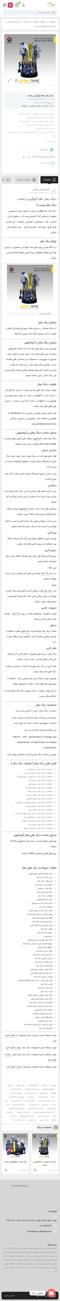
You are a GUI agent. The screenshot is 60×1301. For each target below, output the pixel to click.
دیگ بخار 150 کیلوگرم (16, 1108)
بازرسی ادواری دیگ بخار (43, 958)
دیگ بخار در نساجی (45, 888)
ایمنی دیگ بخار (46, 984)
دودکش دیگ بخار (45, 906)
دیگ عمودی (44, 1120)
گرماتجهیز (37, 439)
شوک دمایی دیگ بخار (44, 951)
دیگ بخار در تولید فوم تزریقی (41, 998)
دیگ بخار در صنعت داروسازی (41, 969)
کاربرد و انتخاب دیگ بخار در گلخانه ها (38, 1024)
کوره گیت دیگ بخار (45, 895)
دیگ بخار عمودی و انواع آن (42, 1013)
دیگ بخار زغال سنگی (44, 892)
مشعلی (46, 636)
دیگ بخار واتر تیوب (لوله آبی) (41, 973)
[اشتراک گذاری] (16, 80)
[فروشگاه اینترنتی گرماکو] (51, 5)
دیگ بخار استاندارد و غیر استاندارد (39, 1006)
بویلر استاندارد (42, 1097)
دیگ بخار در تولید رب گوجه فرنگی (40, 995)
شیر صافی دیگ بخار (45, 881)
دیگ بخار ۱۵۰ (33, 1104)
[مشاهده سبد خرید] (17, 5)
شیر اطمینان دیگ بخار (44, 965)
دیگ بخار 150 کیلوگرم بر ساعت (43, 1112)
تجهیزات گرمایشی (39, 22)
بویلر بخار (31, 1097)
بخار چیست (48, 936)
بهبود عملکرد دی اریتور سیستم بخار (39, 914)
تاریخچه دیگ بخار (45, 1028)
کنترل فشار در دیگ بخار (43, 962)
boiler (10, 1085)
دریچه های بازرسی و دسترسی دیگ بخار (37, 943)
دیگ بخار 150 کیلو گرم (35, 1108)
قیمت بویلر (32, 1120)
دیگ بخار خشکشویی (44, 899)
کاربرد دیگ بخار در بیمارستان (41, 903)
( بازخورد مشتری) (41, 102)
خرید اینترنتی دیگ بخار (46, 1101)
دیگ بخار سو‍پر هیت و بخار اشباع (40, 940)
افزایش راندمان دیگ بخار (43, 976)
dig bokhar (33, 1085)
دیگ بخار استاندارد (23, 1112)
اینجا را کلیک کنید (13, 1048)
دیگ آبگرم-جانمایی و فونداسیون (40, 873)
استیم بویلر (43, 1093)
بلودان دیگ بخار (46, 928)
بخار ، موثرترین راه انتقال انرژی (41, 925)
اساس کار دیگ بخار (45, 987)
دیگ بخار (26, 22)
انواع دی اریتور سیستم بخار (42, 917)
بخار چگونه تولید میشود (43, 1017)
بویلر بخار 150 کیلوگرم (16, 1097)
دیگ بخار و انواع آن (45, 1020)
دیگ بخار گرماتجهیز (27, 1116)
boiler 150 (21, 1085)
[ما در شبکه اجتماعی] (10, 5)
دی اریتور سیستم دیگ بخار (42, 921)
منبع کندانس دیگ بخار (43, 884)
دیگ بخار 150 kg (19, 1104)
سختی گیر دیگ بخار (44, 932)
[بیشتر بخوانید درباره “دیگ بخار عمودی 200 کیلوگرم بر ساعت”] (35, 1170)
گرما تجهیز (25, 631)
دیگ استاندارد (16, 1101)
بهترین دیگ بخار (15, 1093)
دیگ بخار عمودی (13, 22)
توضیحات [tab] (47, 179)
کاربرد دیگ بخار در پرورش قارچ (40, 910)
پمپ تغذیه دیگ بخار (44, 877)
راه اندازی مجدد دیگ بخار (42, 954)
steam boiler (16, 1089)
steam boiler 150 (33, 1089)
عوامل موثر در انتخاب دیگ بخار (40, 1002)
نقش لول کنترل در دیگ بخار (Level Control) (35, 980)
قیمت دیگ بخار (46, 991)
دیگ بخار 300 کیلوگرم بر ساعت (15, 1161)
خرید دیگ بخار (30, 1101)
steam (45, 1085)
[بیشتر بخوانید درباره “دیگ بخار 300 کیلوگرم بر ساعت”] (6, 1170)
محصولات (52, 22)
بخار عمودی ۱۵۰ (30, 1093)
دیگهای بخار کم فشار (45, 947)
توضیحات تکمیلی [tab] (23, 179)
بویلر (52, 1097)
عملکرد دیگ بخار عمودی (43, 1009)
